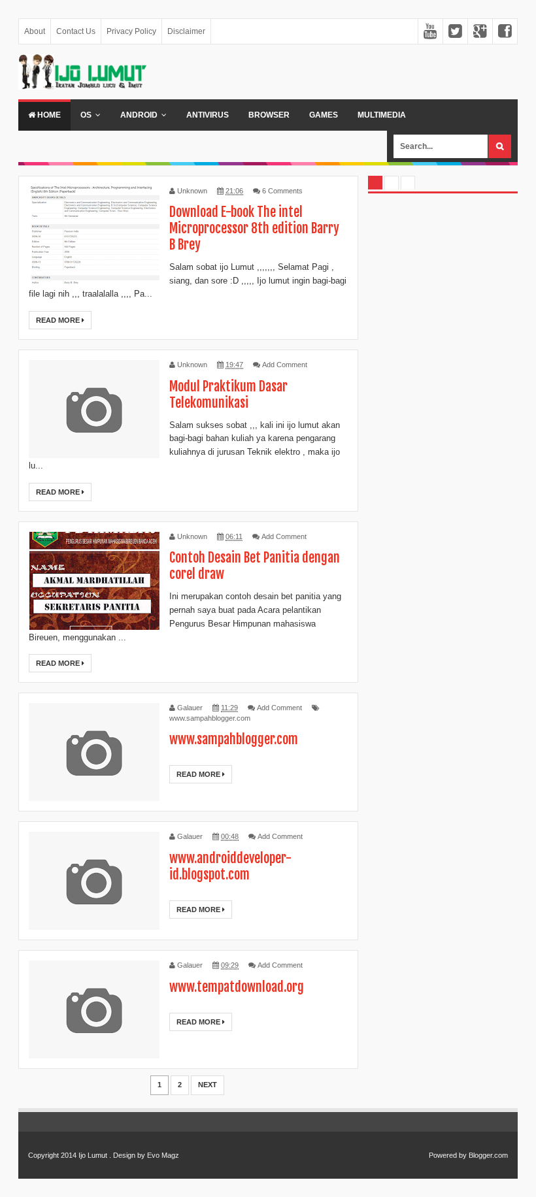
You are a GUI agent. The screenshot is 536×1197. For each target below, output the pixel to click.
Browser (269, 115)
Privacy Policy (131, 31)
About (34, 31)
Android (139, 115)
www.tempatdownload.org (236, 987)
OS (86, 115)
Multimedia (382, 115)
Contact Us (75, 31)
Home (48, 115)
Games (323, 115)
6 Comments (282, 191)
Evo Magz (163, 1155)
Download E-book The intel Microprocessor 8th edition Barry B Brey (254, 228)
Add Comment (284, 365)
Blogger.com (488, 1155)
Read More (59, 320)
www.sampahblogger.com (209, 718)
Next (207, 1085)
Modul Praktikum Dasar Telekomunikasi (228, 394)
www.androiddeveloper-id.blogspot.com (230, 866)
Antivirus (207, 115)
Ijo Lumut (92, 1155)
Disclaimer (186, 31)
